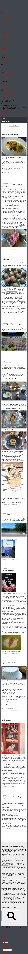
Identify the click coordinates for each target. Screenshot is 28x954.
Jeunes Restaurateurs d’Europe (11, 859)
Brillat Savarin (6, 664)
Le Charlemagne (6, 362)
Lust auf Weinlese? (7, 515)
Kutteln (24, 167)
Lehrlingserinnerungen (12, 290)
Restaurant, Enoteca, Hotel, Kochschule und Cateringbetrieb (13, 855)
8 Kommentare (14, 829)
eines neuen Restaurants (16, 367)
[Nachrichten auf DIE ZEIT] (8, 101)
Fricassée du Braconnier (9, 134)
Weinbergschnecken (20, 308)
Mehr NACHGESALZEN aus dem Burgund (11, 651)
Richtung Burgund (7, 570)
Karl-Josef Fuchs (6, 174)
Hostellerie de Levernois (18, 825)
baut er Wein (9, 857)
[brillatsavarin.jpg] (14, 679)
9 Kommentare (14, 174)
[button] (2, 12)
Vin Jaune (11, 596)
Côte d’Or (11, 519)
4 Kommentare (14, 559)
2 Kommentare (14, 710)
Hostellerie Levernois (12, 617)
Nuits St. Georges (5, 520)
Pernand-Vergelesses (6, 368)
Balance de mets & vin (12, 611)
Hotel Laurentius (10, 868)
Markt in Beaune (6, 720)
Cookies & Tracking (7, 949)
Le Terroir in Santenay (13, 160)
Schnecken (10, 167)
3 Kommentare (14, 249)
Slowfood (3, 861)
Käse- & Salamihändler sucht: (11, 325)
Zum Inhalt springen (5, 1)
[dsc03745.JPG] (13, 754)
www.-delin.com (7, 701)
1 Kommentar (13, 352)
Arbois (20, 595)
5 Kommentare (14, 504)
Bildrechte (5, 942)
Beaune (14, 758)
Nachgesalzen (9, 121)
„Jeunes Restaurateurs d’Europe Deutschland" (12, 901)
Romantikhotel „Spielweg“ (7, 890)
